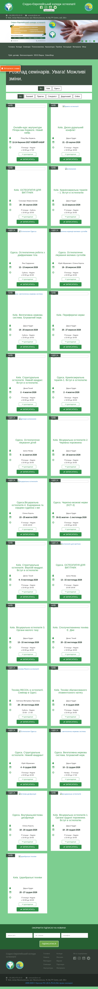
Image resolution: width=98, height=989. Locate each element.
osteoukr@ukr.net (33, 15)
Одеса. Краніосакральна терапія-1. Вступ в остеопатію (70, 378)
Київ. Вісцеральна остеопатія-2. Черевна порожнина (70, 441)
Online (77, 96)
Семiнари (27, 47)
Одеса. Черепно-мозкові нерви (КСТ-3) (70, 503)
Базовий (29, 96)
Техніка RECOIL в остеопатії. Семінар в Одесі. (27, 691)
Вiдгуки (59, 961)
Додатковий (66, 96)
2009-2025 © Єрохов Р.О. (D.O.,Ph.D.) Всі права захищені (49, 983)
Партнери (60, 964)
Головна (11, 47)
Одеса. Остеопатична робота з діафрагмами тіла (27, 253)
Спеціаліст (52, 96)
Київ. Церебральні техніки (27, 877)
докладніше (28, 154)
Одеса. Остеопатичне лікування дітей (27, 441)
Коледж (19, 47)
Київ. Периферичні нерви (70, 315)
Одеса (57, 88)
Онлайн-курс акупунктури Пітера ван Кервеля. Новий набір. (27, 130)
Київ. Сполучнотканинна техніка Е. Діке (70, 628)
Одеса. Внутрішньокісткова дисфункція (27, 816)
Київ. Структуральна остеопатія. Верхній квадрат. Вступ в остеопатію (27, 568)
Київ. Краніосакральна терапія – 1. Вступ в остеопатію (70, 191)
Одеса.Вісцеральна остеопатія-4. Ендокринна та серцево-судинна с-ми (27, 505)
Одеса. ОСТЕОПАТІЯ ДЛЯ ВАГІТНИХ (70, 566)
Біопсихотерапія (26, 55)
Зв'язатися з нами (11, 68)
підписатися (49, 944)
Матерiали (77, 47)
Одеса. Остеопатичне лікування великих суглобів (70, 253)
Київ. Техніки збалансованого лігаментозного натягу (70, 691)
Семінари (47, 964)
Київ (48, 88)
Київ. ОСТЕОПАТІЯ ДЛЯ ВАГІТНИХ (27, 191)
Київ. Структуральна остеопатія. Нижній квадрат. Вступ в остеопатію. (27, 380)
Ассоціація (67, 47)
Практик (40, 96)
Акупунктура (50, 47)
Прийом (59, 47)
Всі (41, 88)
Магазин (60, 957)
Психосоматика (38, 47)
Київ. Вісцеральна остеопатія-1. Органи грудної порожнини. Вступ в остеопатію (70, 818)
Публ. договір (13, 55)
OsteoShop (49, 55)
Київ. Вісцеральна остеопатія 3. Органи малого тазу (27, 628)
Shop (84, 47)
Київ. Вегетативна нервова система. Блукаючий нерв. (27, 316)
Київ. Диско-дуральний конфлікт (70, 128)
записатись (28, 159)
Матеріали (61, 968)
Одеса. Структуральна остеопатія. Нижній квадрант (27, 753)
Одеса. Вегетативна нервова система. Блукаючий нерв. (70, 753)
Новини (46, 957)
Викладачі (47, 961)
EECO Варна (39, 55)
